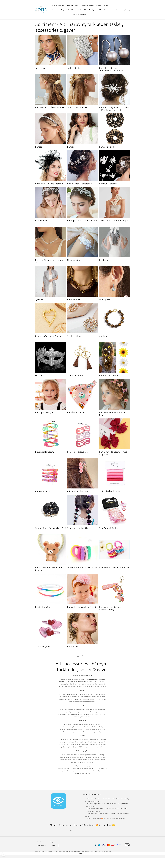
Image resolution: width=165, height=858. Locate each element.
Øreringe (103, 299)
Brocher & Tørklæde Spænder (49, 336)
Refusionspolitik (50, 851)
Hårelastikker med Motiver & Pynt (48, 568)
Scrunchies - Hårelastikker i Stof (50, 528)
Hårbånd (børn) (74, 412)
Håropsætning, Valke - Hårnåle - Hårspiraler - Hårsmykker (114, 108)
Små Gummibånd (107, 528)
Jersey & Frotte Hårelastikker (81, 567)
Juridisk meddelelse (106, 851)
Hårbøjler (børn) (43, 412)
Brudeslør (104, 260)
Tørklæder (40, 68)
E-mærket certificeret (93, 811)
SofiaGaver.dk (42, 851)
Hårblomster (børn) (108, 375)
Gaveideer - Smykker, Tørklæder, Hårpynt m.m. (111, 69)
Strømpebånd (73, 260)
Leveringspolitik (85, 851)
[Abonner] (96, 830)
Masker (38, 375)
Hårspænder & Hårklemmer (48, 107)
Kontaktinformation (95, 851)
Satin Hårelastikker (108, 491)
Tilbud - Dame (74, 375)
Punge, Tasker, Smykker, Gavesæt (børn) (110, 608)
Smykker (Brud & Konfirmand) (49, 260)
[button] (121, 10)
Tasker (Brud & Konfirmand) (112, 220)
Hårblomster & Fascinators (48, 183)
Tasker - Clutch (74, 68)
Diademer (40, 220)
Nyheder (71, 646)
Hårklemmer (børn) (76, 491)
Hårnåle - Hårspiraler (109, 183)
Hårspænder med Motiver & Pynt (112, 413)
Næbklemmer (41, 491)
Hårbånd (71, 147)
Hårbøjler (39, 147)
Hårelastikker (105, 147)
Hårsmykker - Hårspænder (79, 183)
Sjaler (38, 299)
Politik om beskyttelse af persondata (64, 851)
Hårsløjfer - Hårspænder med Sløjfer (113, 453)
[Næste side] (87, 655)
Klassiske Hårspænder (45, 452)
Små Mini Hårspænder (78, 452)
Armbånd (103, 336)
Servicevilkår (77, 851)
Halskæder (72, 299)
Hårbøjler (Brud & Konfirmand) (82, 220)
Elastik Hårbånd (43, 607)
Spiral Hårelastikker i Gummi (113, 567)
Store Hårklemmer (76, 107)
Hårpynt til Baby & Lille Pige (80, 607)
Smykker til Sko (74, 336)
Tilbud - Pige (41, 646)
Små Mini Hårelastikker (78, 528)
